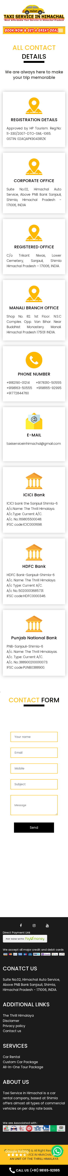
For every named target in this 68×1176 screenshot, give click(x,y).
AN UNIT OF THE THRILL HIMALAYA (34, 1159)
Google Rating (17, 1152)
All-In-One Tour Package (23, 1067)
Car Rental (11, 1057)
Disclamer (11, 1021)
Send (34, 827)
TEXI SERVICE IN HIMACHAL (34, 1154)
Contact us (12, 1031)
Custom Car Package (20, 1062)
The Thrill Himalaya (18, 1015)
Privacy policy (14, 1026)
